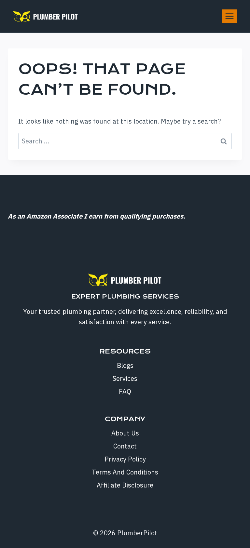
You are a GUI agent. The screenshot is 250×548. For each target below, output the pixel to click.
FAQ (125, 391)
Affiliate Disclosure (125, 485)
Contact (125, 446)
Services (125, 378)
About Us (125, 433)
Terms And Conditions (125, 472)
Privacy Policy (125, 459)
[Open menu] (229, 16)
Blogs (125, 365)
